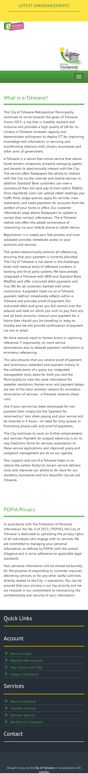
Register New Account (26, 660)
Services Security (22, 715)
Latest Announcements (44, 5)
